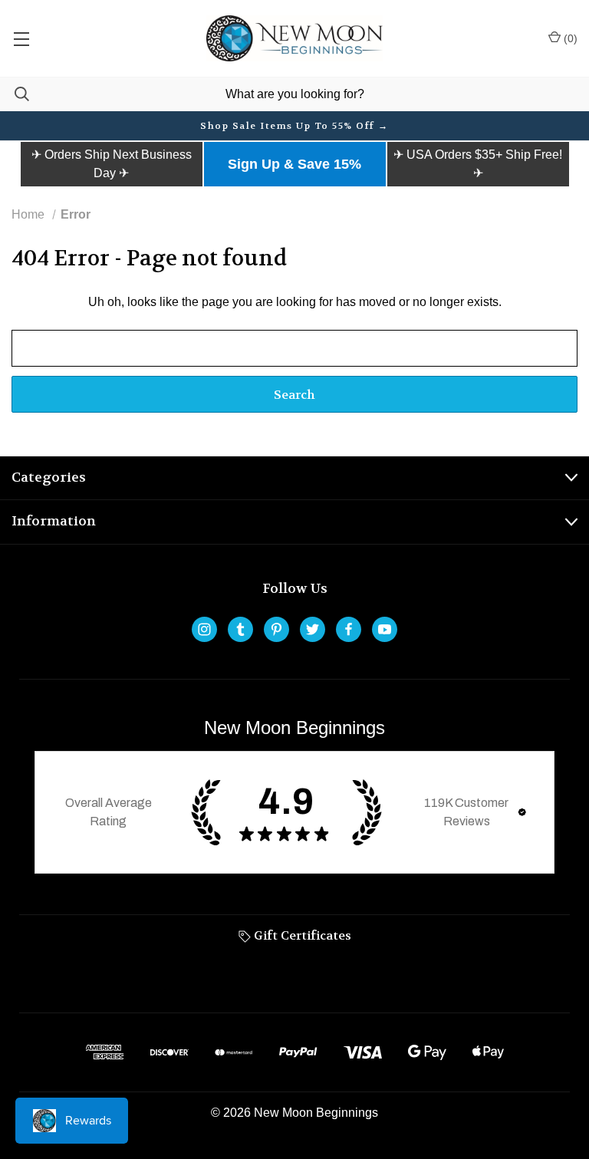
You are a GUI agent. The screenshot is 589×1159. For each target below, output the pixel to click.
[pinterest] (276, 629)
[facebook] (348, 629)
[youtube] (384, 629)
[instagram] (204, 629)
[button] (111, 164)
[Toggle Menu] (21, 38)
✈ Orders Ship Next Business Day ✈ (111, 163)
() (569, 38)
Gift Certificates (301, 935)
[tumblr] (240, 629)
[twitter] (312, 629)
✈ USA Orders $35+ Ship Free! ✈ (477, 163)
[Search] (14, 94)
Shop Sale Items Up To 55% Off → (294, 126)
